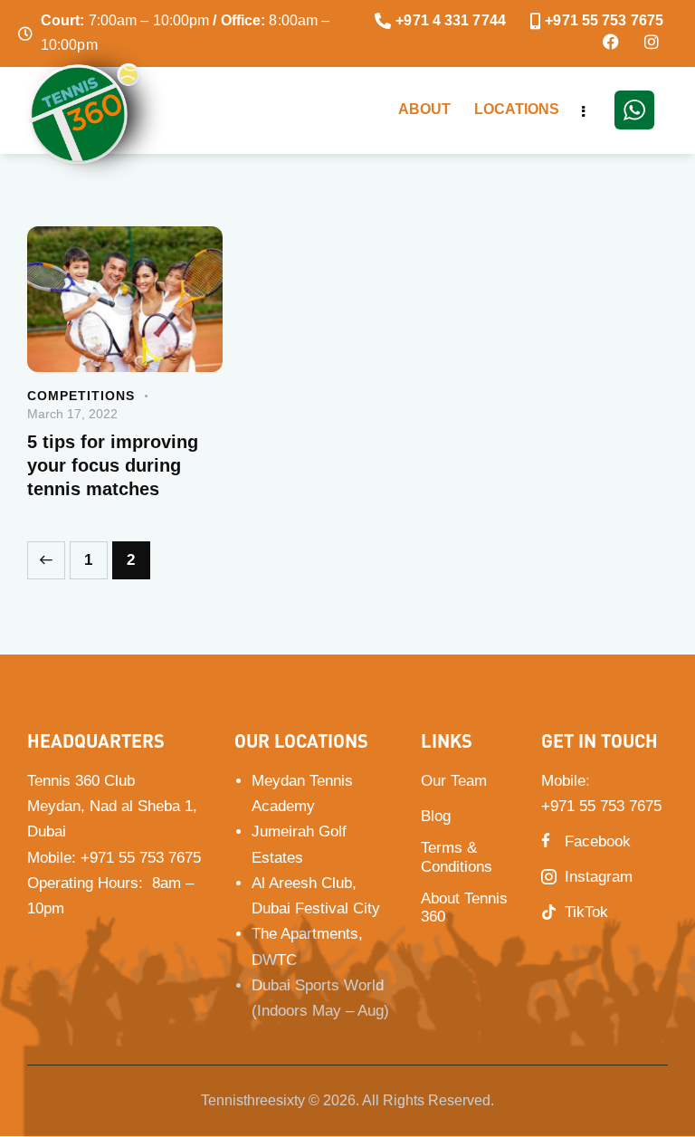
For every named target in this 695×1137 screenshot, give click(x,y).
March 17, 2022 (72, 413)
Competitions (81, 395)
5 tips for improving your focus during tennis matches (112, 465)
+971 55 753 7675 (141, 857)
